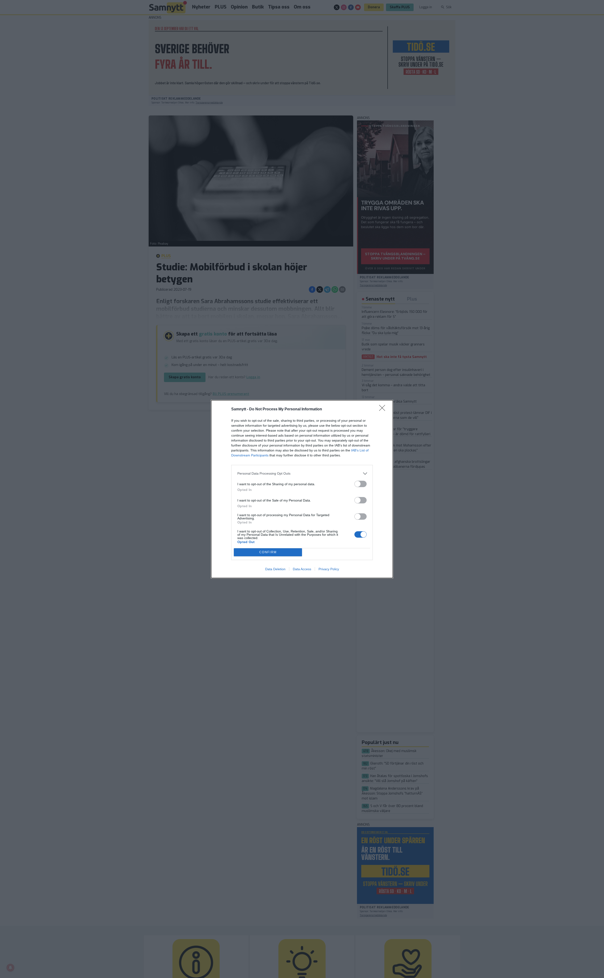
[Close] (383, 409)
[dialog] (302, 489)
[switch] (360, 484)
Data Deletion (275, 569)
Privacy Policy (329, 569)
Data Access (302, 569)
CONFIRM (268, 552)
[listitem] (302, 473)
